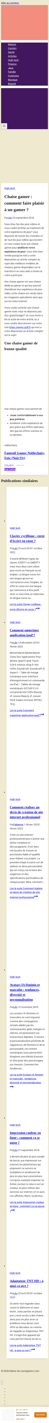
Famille (12, 71)
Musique (12, 79)
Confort (12, 48)
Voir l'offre (10, 469)
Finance (12, 64)
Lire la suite (26, 893)
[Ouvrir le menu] (4, 126)
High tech (13, 60)
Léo (10, 217)
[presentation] (27, 505)
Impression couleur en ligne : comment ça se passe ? (25, 1137)
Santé (11, 52)
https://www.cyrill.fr (20, 327)
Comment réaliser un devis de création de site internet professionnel (26, 812)
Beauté (12, 83)
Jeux (10, 67)
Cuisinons (13, 75)
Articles (12, 56)
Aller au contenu (10, 3)
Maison (12, 44)
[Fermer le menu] (2, 1382)
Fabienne (18, 824)
